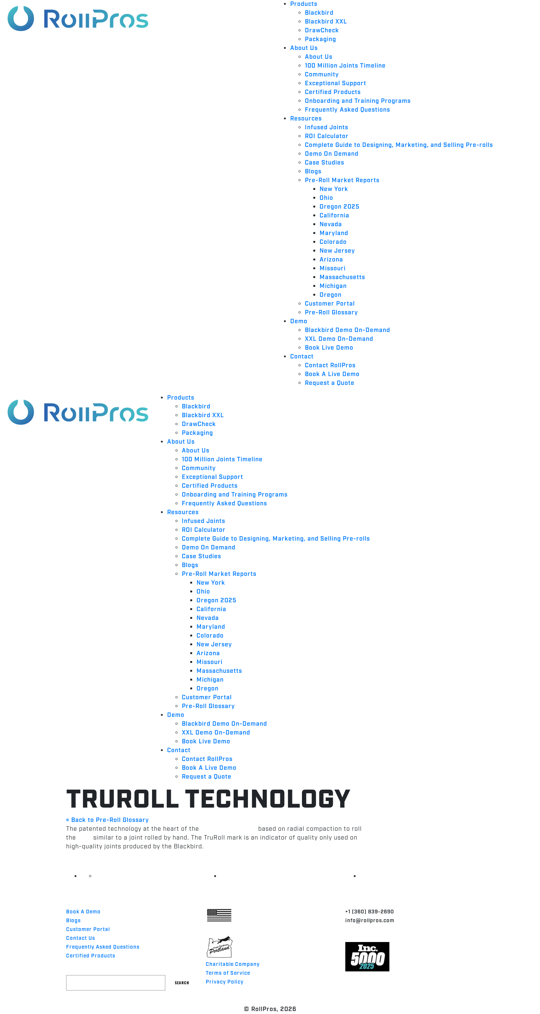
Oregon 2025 (340, 207)
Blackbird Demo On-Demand (347, 330)
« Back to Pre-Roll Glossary (107, 820)
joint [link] (84, 838)
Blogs (313, 172)
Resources (306, 119)
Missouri (333, 269)
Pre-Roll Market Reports (342, 180)
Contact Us (80, 938)
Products (303, 4)
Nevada (331, 224)
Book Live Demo (329, 348)
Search (182, 982)
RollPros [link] (213, 829)
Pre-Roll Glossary (331, 313)
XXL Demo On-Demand (339, 339)
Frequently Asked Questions (347, 110)
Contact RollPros (330, 365)
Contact (302, 357)
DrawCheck (322, 31)
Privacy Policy (225, 982)
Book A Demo (83, 912)
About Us (304, 48)
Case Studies (324, 163)
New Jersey (337, 251)
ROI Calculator (327, 136)
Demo (298, 321)
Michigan (333, 286)
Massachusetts (342, 277)
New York (334, 189)
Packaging (320, 39)
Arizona (331, 260)
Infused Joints (326, 127)
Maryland (334, 233)
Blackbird (319, 13)
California (334, 216)
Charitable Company (233, 964)
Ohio (326, 198)
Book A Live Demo (332, 374)
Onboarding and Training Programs (358, 101)
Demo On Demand (332, 154)
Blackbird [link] (242, 829)
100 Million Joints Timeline (345, 66)
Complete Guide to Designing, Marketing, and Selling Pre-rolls (399, 145)
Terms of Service (228, 973)
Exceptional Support (335, 83)
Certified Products (333, 92)
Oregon (331, 295)
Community (322, 75)
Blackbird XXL (326, 22)
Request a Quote (329, 383)
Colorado (333, 242)
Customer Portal (330, 304)
